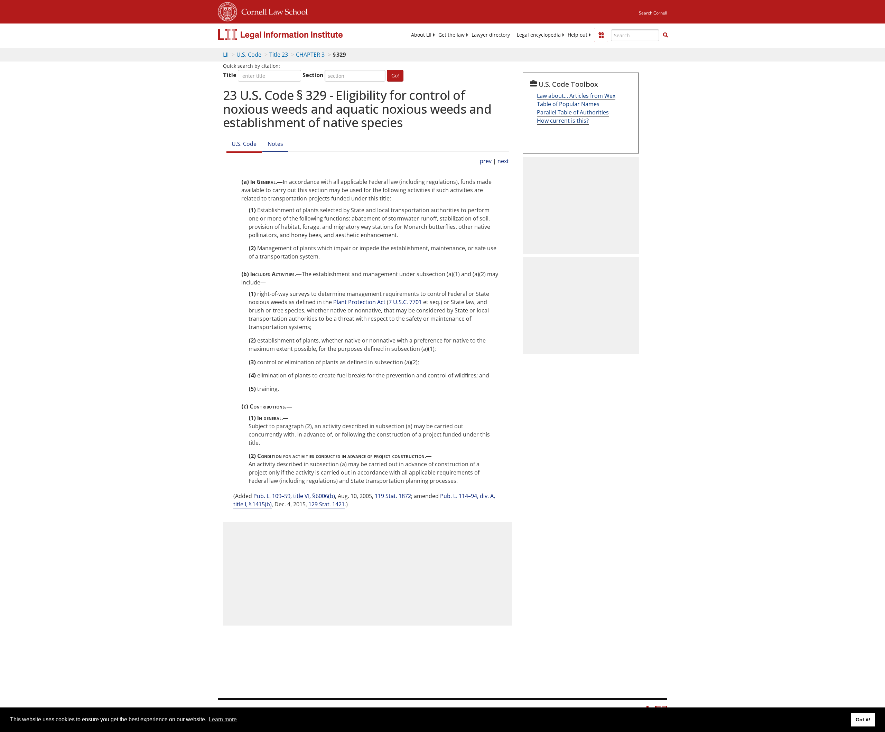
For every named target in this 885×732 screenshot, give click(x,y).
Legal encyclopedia (539, 35)
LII (226, 54)
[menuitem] (421, 34)
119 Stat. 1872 (393, 496)
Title (229, 75)
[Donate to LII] (601, 35)
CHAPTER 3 (310, 54)
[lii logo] (295, 34)
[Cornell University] (227, 10)
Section (312, 75)
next (503, 161)
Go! (395, 75)
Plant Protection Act (359, 302)
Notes (275, 144)
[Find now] (665, 35)
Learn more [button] (223, 719)
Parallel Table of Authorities (573, 112)
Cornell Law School (272, 10)
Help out (577, 35)
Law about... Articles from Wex (576, 96)
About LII (421, 35)
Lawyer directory (491, 35)
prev (486, 161)
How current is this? (563, 120)
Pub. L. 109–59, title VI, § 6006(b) (294, 496)
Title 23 (278, 54)
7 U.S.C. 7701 (405, 302)
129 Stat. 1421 (326, 504)
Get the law (451, 35)
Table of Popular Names (568, 104)
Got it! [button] (863, 719)
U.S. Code (248, 54)
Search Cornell (653, 13)
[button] (665, 34)
